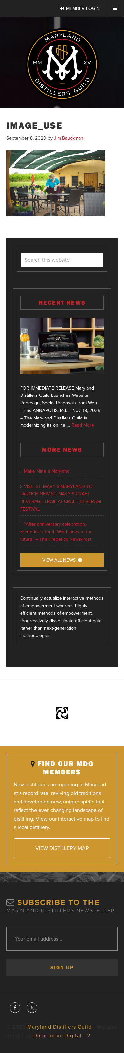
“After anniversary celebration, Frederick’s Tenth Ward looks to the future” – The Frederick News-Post (56, 531)
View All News (59, 560)
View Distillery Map (62, 848)
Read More (82, 425)
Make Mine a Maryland (47, 471)
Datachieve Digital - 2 (61, 1035)
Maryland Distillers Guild (62, 64)
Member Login (83, 8)
